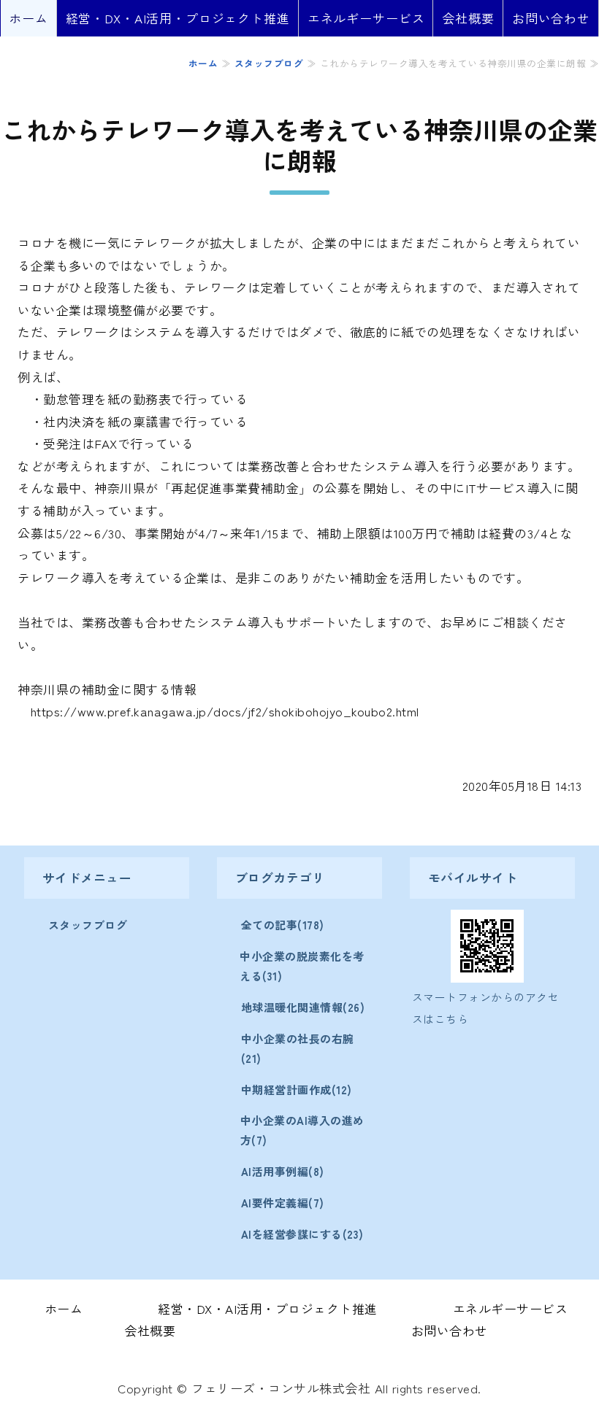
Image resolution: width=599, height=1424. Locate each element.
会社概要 (468, 18)
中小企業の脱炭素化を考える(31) (302, 965)
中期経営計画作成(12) (296, 1089)
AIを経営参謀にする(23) (302, 1234)
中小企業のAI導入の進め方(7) (302, 1130)
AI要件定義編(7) (282, 1202)
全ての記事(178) (282, 924)
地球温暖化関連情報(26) (303, 1007)
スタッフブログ (269, 63)
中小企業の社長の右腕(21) (297, 1048)
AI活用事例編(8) (282, 1171)
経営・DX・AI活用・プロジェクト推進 (178, 18)
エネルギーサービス (366, 18)
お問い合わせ (551, 18)
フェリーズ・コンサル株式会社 (280, 1388)
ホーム (28, 18)
